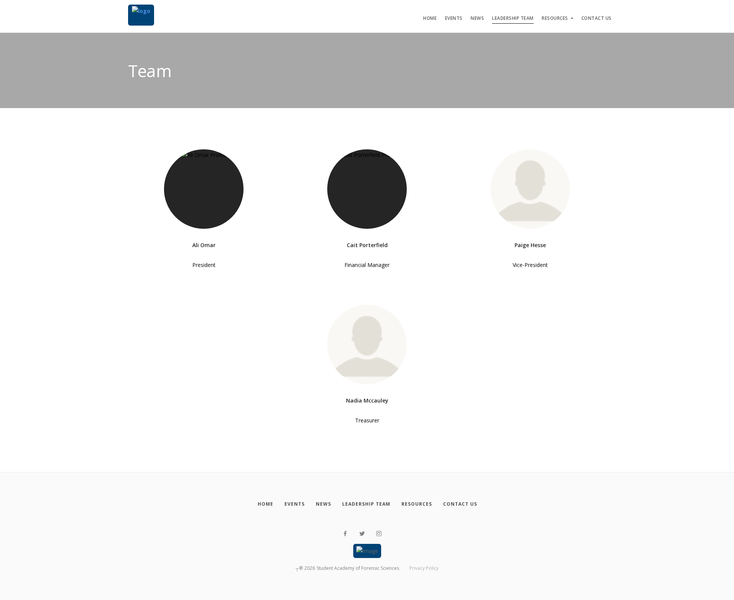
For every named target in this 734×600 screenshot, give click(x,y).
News (477, 18)
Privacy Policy (423, 568)
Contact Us (596, 18)
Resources (555, 18)
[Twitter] (362, 533)
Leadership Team (513, 18)
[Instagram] (379, 533)
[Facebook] (345, 533)
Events (454, 18)
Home (430, 18)
